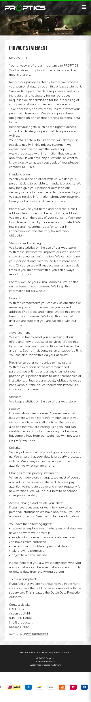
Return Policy (44, 652)
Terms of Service (62, 652)
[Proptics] (25, 8)
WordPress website (40, 665)
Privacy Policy (27, 652)
